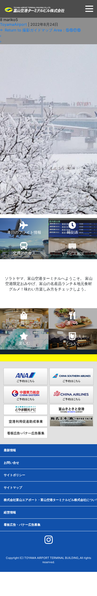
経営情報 (10, 512)
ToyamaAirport (13, 24)
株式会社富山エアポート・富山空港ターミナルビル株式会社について (50, 500)
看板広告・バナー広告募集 (22, 524)
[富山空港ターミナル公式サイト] (34, 9)
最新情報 (10, 450)
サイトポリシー (14, 475)
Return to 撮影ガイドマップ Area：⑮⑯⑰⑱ (40, 30)
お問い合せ (11, 463)
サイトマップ (13, 487)
